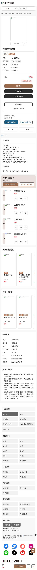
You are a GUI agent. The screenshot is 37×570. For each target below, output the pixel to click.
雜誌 (4, 456)
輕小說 (5, 446)
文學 (21, 446)
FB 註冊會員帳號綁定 (26, 424)
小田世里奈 (14, 58)
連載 (4, 441)
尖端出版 (13, 64)
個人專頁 (6, 419)
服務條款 (6, 514)
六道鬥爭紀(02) (28, 13)
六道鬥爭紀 (19, 13)
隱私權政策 (23, 514)
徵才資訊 (23, 509)
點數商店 (23, 460)
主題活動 (23, 477)
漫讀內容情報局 (25, 504)
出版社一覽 (23, 472)
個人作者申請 (7, 424)
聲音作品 (6, 460)
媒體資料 (6, 509)
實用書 (5, 451)
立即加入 (6, 414)
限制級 (22, 456)
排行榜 (5, 477)
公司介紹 (6, 504)
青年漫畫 (11, 13)
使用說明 (23, 488)
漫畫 (6, 13)
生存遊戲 (18, 61)
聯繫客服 (7, 525)
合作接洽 (16, 525)
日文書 (22, 451)
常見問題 (6, 493)
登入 (21, 414)
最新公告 (6, 488)
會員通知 (23, 419)
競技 (12, 61)
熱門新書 (6, 472)
